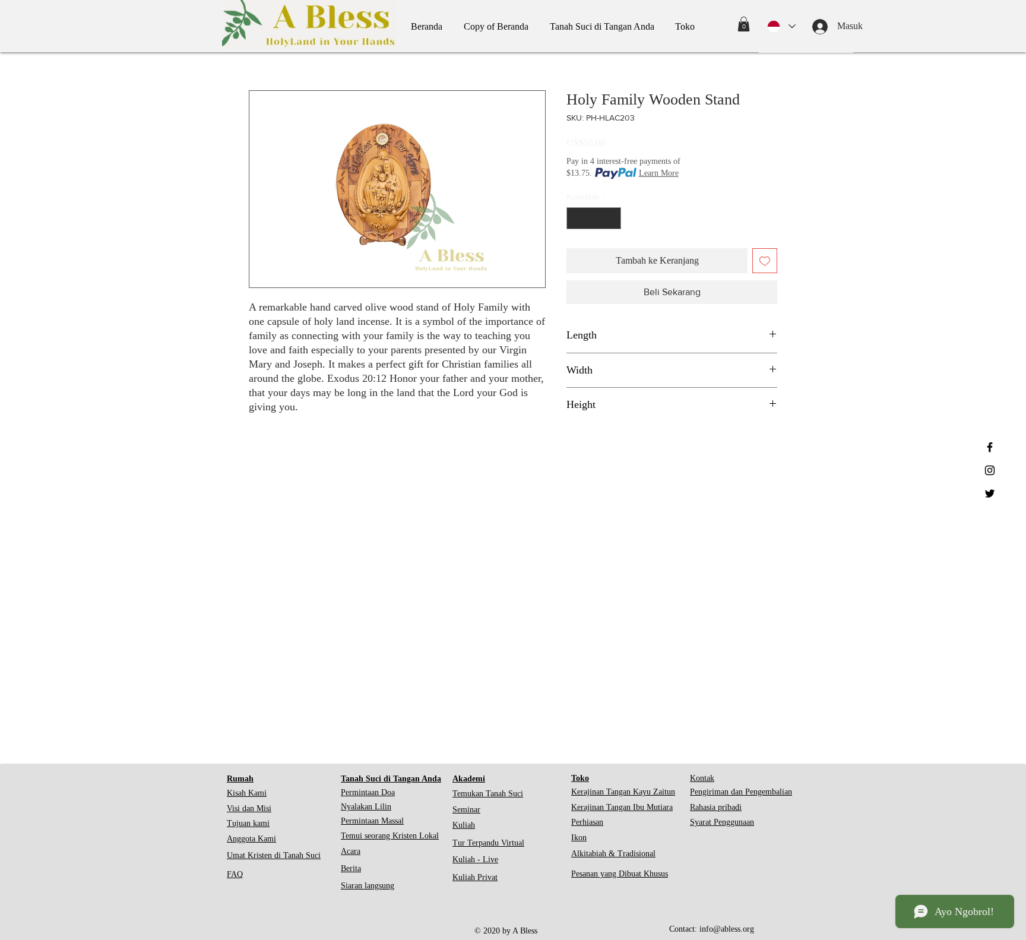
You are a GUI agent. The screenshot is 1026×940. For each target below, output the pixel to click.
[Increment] (611, 218)
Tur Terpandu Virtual (488, 842)
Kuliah (463, 825)
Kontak (702, 778)
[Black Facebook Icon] (989, 447)
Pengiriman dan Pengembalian (741, 791)
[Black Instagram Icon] (989, 470)
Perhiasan (587, 822)
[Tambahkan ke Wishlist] (764, 260)
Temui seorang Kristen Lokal (390, 835)
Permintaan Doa (368, 792)
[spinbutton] (593, 218)
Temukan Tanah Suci (487, 793)
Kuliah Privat (475, 877)
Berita (351, 868)
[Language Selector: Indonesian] (781, 26)
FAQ (235, 874)
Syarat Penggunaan (722, 822)
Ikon (579, 837)
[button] (743, 24)
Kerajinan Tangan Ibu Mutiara (622, 807)
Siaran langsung (367, 885)
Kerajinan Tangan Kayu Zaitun (623, 791)
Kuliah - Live (475, 859)
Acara (350, 851)
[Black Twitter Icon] (989, 493)
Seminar (466, 809)
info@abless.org (726, 929)
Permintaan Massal (372, 820)
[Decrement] (575, 218)
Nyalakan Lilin (366, 806)
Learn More (659, 173)
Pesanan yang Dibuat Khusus (619, 873)
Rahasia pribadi (716, 807)
